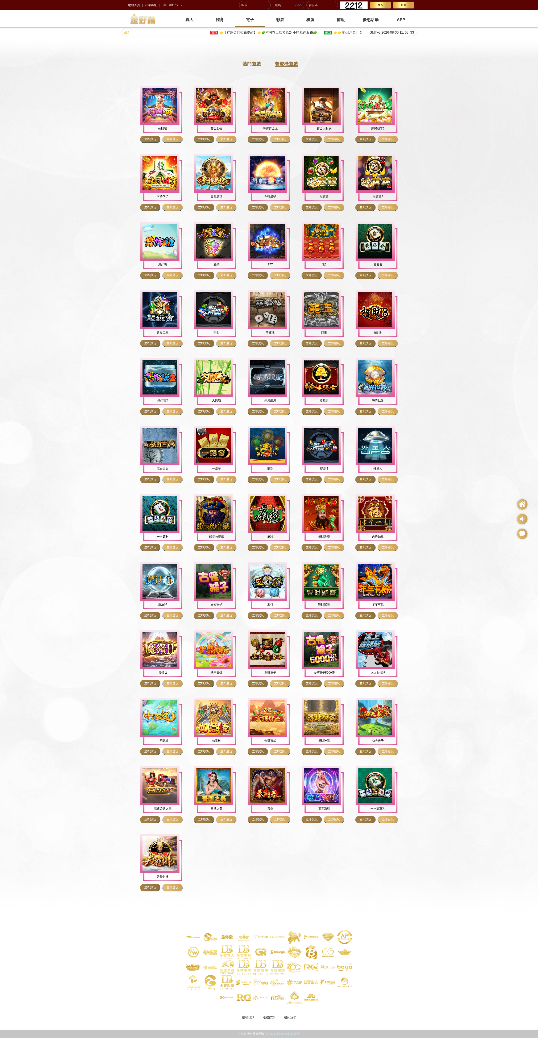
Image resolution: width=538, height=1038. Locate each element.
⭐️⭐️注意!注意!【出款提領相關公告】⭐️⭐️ (293, 32)
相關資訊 (248, 1017)
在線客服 (151, 5)
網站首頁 (134, 5)
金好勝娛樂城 (255, 1033)
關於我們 (290, 1017)
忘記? (298, 5)
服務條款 (269, 1017)
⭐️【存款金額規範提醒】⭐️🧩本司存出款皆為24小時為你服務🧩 (195, 32)
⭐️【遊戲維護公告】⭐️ (359, 32)
